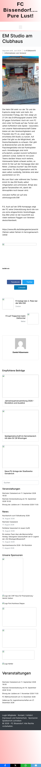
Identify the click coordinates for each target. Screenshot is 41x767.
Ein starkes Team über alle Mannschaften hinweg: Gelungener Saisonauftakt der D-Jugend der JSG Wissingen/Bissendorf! (20, 536)
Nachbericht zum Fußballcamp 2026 (16, 516)
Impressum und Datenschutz (14, 718)
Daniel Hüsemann (20, 352)
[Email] (36, 765)
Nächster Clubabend (10, 493)
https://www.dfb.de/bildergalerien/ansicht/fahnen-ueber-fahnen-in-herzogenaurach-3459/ (20, 232)
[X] (15, 765)
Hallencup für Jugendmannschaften (15, 700)
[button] (20, 27)
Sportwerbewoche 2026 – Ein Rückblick (17, 545)
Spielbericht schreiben (11, 721)
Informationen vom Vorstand (15, 53)
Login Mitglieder (9, 715)
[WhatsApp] (25, 765)
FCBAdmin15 (31, 51)
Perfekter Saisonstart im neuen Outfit (16, 528)
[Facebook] (5, 765)
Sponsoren (33, 718)
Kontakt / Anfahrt (25, 715)
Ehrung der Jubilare (9, 505)
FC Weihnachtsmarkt (10, 697)
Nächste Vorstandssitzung (12, 499)
